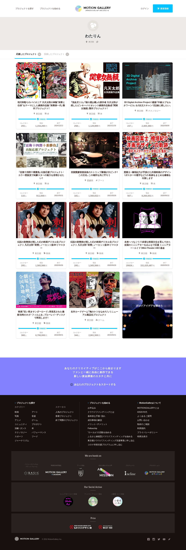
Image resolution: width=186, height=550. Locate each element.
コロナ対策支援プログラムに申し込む (105, 444)
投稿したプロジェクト (56, 53)
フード (35, 436)
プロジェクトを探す (24, 8)
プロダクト (37, 424)
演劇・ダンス (20, 428)
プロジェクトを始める (50, 8)
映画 (17, 411)
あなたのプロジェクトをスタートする (95, 384)
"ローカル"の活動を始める (100, 432)
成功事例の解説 (95, 420)
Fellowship (92, 428)
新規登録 (164, 8)
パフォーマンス (39, 432)
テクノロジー (21, 432)
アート (35, 411)
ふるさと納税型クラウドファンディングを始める (109, 436)
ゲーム (35, 420)
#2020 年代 (142, 411)
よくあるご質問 (144, 415)
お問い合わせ (143, 420)
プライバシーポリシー (147, 432)
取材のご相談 (143, 424)
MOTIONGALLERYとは (148, 407)
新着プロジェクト (64, 415)
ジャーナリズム (22, 440)
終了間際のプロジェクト (66, 420)
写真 (17, 415)
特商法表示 (142, 436)
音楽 (34, 415)
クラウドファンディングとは (101, 411)
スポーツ (19, 436)
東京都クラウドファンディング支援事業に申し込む (109, 440)
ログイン (145, 8)
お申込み (92, 407)
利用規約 (141, 428)
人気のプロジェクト (65, 411)
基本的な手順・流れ (96, 415)
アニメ (18, 420)
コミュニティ (21, 424)
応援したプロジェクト (28, 53)
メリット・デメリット (97, 424)
